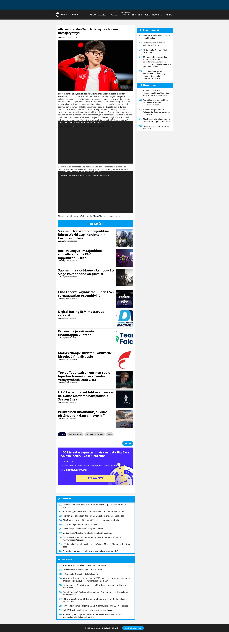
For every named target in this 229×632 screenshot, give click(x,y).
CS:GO (93, 14)
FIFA (134, 14)
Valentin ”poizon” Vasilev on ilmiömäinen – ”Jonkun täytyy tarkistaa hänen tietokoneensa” (96, 593)
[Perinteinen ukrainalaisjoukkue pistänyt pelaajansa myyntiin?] (124, 419)
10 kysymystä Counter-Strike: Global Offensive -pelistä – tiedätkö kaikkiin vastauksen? (95, 600)
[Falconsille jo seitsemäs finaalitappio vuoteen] (124, 338)
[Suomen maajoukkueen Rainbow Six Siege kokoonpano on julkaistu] (124, 277)
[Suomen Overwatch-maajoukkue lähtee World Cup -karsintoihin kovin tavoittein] (124, 238)
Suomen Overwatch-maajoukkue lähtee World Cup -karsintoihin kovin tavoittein (83, 234)
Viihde (168, 14)
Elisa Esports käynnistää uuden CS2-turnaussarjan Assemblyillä (86, 294)
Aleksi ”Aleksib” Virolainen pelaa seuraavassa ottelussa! (87, 610)
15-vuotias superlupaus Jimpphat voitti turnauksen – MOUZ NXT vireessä (95, 606)
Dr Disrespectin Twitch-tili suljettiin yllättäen (82, 569)
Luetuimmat (67, 559)
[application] (95, 142)
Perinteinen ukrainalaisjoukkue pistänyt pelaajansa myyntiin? (82, 414)
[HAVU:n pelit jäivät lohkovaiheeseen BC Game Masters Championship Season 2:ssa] (124, 399)
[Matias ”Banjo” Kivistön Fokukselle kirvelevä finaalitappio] (124, 360)
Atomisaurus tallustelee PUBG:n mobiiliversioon (84, 565)
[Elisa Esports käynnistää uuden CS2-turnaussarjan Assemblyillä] (124, 299)
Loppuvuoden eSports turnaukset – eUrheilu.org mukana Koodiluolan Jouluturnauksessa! (94, 586)
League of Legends (125, 13)
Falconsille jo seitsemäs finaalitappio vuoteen (76, 333)
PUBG (147, 14)
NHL (140, 14)
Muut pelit (157, 14)
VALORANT (103, 14)
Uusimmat (66, 498)
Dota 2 (113, 14)
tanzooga (61, 37)
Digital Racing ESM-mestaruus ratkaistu (81, 313)
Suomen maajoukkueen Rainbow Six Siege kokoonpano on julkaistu (86, 272)
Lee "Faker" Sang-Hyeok (94, 434)
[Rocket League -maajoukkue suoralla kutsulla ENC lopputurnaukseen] (124, 258)
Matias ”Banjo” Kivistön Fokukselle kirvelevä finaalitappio (85, 355)
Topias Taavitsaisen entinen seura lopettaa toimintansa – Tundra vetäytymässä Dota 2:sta (84, 376)
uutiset (61, 241)
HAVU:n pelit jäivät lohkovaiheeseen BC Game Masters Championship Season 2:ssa (86, 395)
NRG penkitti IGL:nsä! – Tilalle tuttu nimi (80, 574)
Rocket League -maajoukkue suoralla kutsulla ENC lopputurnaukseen (80, 254)
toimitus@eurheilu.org (133, 628)
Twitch (109, 434)
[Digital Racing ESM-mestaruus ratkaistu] (124, 319)
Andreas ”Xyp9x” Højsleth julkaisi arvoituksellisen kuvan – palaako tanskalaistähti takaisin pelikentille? (92, 615)
